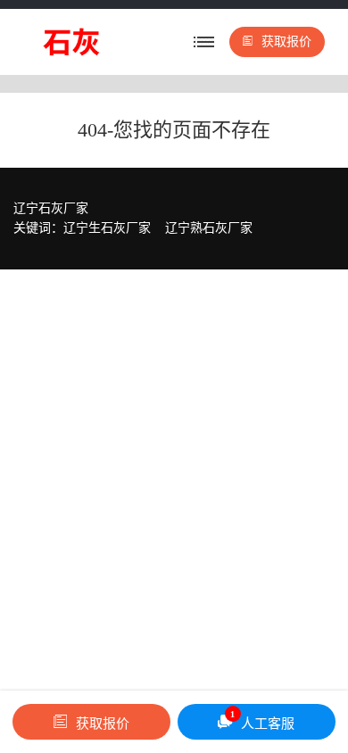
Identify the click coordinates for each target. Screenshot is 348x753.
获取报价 (286, 41)
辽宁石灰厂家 (50, 208)
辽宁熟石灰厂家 (209, 228)
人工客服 (262, 720)
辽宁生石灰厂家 (107, 228)
